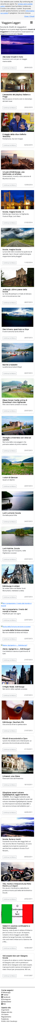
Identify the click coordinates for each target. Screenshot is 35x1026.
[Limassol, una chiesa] (17, 764)
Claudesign (13, 1021)
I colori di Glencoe (10, 477)
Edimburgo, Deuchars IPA (13, 722)
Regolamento (6, 1017)
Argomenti (5, 1010)
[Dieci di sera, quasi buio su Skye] (17, 317)
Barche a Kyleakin (10, 365)
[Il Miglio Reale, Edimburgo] (17, 674)
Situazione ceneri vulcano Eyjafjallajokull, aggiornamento (15, 794)
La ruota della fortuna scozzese (16, 630)
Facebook (6, 997)
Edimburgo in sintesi (11, 586)
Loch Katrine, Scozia (11, 548)
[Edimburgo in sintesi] (17, 574)
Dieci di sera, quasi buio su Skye (16, 329)
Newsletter (7, 1002)
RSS (4, 1004)
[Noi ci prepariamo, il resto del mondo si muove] (17, 604)
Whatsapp (6, 992)
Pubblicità (5, 1019)
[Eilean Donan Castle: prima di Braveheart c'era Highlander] (17, 388)
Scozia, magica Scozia (12, 250)
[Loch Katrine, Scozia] (17, 536)
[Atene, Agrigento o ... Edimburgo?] (14, 645)
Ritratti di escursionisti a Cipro (15, 738)
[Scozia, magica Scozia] (17, 237)
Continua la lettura (9, 68)
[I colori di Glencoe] (17, 465)
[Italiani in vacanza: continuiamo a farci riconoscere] (17, 914)
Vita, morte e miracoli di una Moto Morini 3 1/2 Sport (17, 885)
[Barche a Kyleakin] (17, 352)
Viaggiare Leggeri (11, 22)
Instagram (7, 999)
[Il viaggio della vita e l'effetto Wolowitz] (17, 122)
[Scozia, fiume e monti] (17, 827)
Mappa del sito (6, 1012)
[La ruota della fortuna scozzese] (16, 626)
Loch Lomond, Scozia (12, 513)
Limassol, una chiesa (11, 776)
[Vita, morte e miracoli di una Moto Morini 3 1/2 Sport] (17, 871)
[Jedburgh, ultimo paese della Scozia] (17, 277)
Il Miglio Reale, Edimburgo (13, 687)
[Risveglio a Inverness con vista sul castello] (17, 425)
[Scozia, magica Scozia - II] (17, 199)
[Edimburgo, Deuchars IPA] (17, 710)
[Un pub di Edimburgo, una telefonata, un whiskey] (17, 160)
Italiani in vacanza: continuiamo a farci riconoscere (16, 927)
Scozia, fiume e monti (12, 839)
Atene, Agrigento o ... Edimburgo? (16, 649)
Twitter (5, 995)
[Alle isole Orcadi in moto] (17, 45)
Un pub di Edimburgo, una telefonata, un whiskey (13, 173)
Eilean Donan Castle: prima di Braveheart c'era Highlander (15, 401)
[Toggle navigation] (31, 23)
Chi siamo (4, 1014)
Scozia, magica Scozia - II (13, 212)
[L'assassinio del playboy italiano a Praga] (17, 82)
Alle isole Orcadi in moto (13, 57)
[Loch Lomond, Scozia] (17, 501)
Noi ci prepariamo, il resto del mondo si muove (15, 610)
